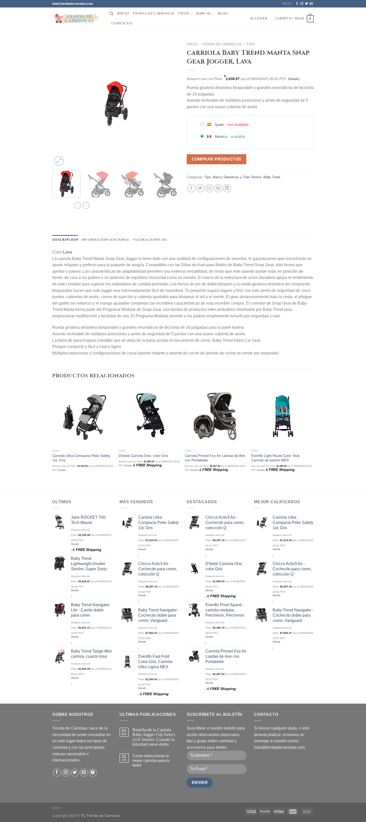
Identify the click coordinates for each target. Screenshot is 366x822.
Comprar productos (217, 159)
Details (293, 79)
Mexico (221, 136)
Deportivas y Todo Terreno (242, 177)
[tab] (65, 240)
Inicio (123, 13)
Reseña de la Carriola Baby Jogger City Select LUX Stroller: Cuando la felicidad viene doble (153, 737)
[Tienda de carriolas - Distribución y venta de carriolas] (77, 18)
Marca (217, 177)
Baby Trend (271, 177)
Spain (219, 124)
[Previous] (61, 103)
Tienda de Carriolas (153, 13)
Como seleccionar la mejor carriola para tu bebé (151, 760)
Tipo (250, 44)
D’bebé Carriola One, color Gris (143, 456)
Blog (287, 3)
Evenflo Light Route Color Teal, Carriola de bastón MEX (275, 458)
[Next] (170, 103)
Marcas (203, 13)
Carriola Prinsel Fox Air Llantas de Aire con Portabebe (215, 458)
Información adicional (105, 240)
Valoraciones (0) (150, 240)
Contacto (121, 23)
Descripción (65, 240)
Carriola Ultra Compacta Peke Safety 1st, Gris (81, 458)
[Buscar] (111, 13)
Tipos (183, 13)
